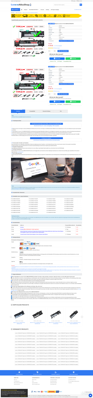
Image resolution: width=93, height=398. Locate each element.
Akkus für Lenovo (18, 12)
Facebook (70, 382)
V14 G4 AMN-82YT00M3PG (33, 202)
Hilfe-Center (80, 0)
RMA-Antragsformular (36, 384)
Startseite (12, 12)
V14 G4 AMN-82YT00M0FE (68, 200)
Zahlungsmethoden (53, 382)
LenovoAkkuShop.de (33, 395)
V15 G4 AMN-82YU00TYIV (33, 208)
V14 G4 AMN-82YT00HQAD (15, 200)
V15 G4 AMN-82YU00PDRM (69, 206)
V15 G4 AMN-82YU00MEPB (68, 204)
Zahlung (47, 9)
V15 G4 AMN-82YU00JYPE (50, 204)
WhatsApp (74, 58)
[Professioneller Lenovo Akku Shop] (21, 5)
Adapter (25, 9)
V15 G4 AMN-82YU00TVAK (15, 208)
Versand (42, 9)
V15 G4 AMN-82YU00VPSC (51, 208)
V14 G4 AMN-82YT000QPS (33, 198)
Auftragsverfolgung (55, 9)
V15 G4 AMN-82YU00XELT (68, 208)
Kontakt (74, 0)
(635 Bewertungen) (56, 91)
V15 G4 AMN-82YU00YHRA (15, 210)
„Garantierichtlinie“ (20, 152)
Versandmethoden (53, 381)
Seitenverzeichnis (17, 384)
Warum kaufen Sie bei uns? (18, 382)
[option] (29, 37)
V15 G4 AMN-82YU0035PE (68, 202)
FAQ (61, 111)
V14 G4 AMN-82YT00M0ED (51, 200)
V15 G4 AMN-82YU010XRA (51, 212)
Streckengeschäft (53, 384)
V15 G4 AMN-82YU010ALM (15, 212)
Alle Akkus (15, 9)
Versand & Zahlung (46, 111)
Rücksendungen (35, 382)
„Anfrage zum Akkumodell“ (19, 188)
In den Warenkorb (63, 51)
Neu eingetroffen (33, 9)
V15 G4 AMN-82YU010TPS (33, 212)
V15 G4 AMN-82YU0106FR (68, 210)
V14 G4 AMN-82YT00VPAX (51, 202)
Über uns (15, 379)
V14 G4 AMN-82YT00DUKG (68, 198)
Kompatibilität (32, 111)
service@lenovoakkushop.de (74, 381)
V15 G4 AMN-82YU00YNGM (33, 210)
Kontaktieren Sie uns (72, 379)
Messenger (58, 58)
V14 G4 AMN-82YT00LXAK (33, 200)
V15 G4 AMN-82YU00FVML (33, 204)
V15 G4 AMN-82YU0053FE (15, 204)
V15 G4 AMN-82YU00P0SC (51, 206)
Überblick (18, 111)
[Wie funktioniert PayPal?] (59, 392)
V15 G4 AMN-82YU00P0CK (33, 206)
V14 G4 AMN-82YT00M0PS (15, 202)
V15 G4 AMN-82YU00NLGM (15, 206)
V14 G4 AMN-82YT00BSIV (50, 198)
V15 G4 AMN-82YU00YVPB (51, 210)
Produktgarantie (16, 381)
